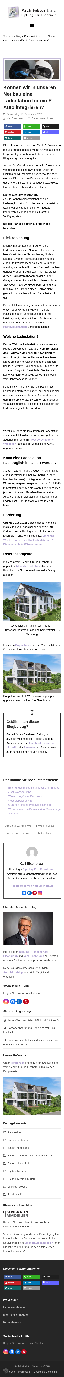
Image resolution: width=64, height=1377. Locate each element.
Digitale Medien (17, 1171)
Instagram (49, 743)
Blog (18, 36)
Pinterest (29, 747)
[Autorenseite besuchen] (32, 852)
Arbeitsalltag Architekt (18, 825)
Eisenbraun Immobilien (38, 1242)
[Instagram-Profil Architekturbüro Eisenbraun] (32, 712)
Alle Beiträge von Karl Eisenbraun (32, 885)
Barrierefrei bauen (18, 1140)
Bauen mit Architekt (42, 118)
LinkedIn (11, 747)
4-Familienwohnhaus (29, 566)
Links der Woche (17, 1186)
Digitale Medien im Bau (21, 1179)
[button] (32, 25)
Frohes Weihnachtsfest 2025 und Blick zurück (34, 1020)
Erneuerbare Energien (18, 833)
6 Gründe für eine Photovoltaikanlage (30, 805)
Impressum (24, 1371)
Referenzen (17, 1062)
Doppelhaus (23, 645)
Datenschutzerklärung (45, 1371)
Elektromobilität (45, 825)
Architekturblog (13, 972)
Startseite (8, 36)
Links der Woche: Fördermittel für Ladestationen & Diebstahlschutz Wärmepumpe (28, 540)
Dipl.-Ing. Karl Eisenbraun (38, 869)
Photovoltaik (43, 833)
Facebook (35, 743)
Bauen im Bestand (18, 1147)
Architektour (14, 1132)
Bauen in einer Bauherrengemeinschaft (30, 1155)
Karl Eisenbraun (15, 118)
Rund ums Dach (17, 1194)
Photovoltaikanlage (15, 326)
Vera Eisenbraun (33, 956)
